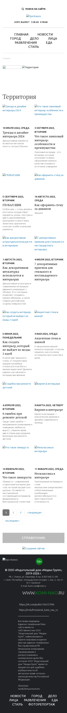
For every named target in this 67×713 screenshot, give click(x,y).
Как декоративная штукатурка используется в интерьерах (15, 273)
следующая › (34, 512)
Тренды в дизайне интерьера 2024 (16, 134)
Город (15, 38)
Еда (49, 42)
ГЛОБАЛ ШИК (12, 205)
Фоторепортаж (41, 704)
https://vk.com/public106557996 (36, 604)
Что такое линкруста (17, 477)
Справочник (33, 538)
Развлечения (26, 42)
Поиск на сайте (35, 9)
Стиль (33, 46)
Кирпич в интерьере (49, 410)
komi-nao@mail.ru (37, 586)
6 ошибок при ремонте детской (15, 415)
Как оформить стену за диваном (49, 207)
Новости (45, 34)
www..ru (43, 592)
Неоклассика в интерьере (45, 475)
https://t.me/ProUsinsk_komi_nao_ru (38, 610)
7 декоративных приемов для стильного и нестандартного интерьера (46, 271)
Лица (52, 38)
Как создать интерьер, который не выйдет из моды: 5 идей (17, 347)
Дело (34, 38)
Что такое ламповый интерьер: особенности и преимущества (49, 142)
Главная (21, 34)
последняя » (12, 520)
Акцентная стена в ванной (48, 340)
